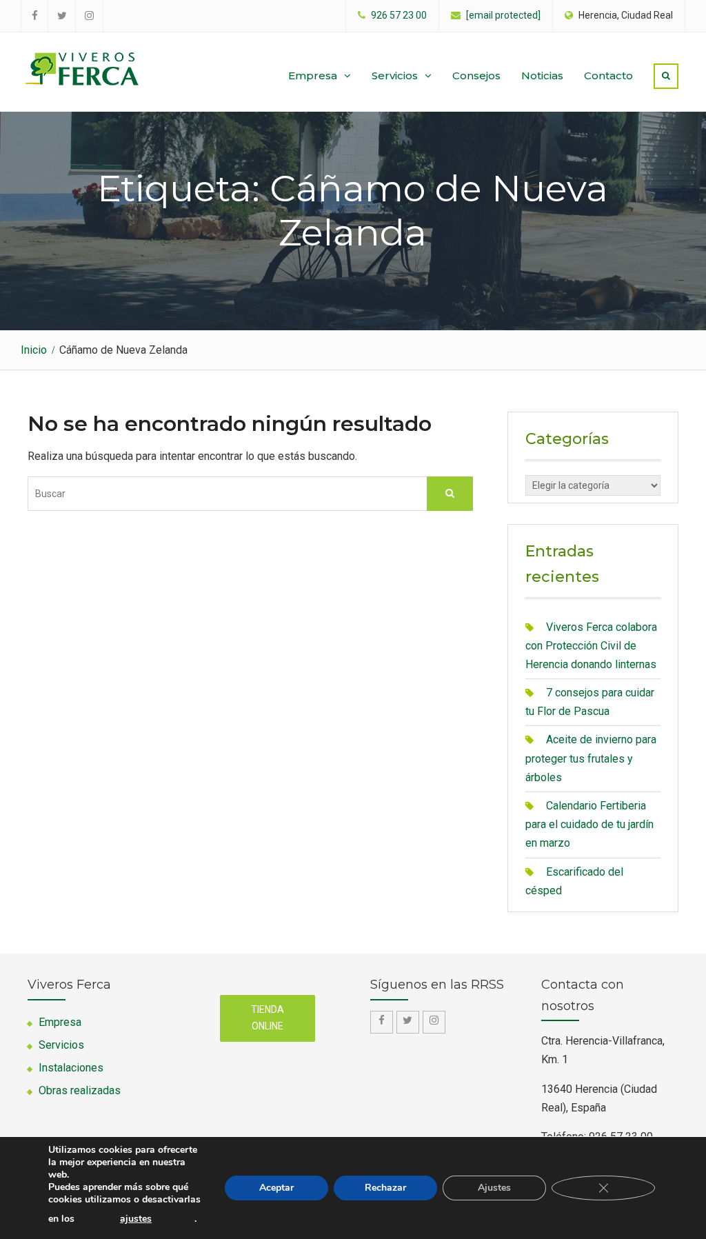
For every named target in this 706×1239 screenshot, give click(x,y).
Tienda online (267, 1017)
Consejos (476, 75)
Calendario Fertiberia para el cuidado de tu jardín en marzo (589, 824)
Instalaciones (71, 1067)
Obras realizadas (80, 1090)
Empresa (312, 75)
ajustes (136, 1219)
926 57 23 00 (399, 15)
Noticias (542, 75)
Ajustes (494, 1187)
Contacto (608, 75)
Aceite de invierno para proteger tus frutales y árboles (590, 758)
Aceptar (276, 1187)
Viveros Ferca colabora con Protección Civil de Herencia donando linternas (591, 646)
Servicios (395, 75)
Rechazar (385, 1187)
